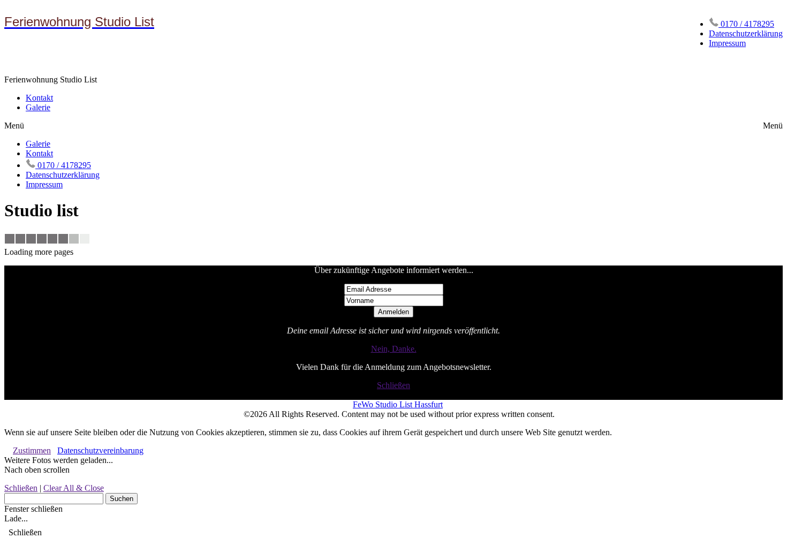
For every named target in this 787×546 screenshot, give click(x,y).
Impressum (727, 43)
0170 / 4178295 (746, 23)
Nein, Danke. (394, 348)
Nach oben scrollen (37, 469)
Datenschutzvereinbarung (100, 450)
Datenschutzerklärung (746, 33)
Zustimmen (32, 450)
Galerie (38, 107)
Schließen (393, 385)
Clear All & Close (73, 487)
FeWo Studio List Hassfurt (398, 404)
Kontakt (39, 97)
